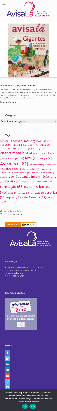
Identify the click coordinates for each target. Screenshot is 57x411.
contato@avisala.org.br (16, 273)
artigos (46, 158)
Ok (25, 406)
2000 (5, 141)
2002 (29, 141)
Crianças (7, 172)
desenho (7, 176)
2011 (27, 148)
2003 (41, 141)
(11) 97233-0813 (16, 276)
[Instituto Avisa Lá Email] (7, 387)
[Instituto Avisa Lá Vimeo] (7, 381)
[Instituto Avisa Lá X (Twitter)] (7, 358)
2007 (33, 145)
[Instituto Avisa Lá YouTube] (7, 376)
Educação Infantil (32, 177)
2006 (22, 145)
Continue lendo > (8, 102)
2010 (17, 148)
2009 (5, 148)
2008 (45, 145)
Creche (33, 168)
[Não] (53, 400)
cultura (48, 172)
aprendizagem (14, 158)
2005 (10, 145)
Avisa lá (14, 164)
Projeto (11, 197)
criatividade (21, 173)
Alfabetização (14, 153)
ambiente (34, 153)
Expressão (28, 182)
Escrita (13, 181)
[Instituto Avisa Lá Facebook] (7, 353)
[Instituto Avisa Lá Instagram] (7, 370)
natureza (23, 193)
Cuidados (35, 172)
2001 (17, 141)
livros (12, 193)
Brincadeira (36, 164)
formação (12, 186)
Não (33, 406)
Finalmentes (43, 181)
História (31, 187)
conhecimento (15, 169)
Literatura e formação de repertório (18, 85)
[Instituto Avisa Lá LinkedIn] (7, 364)
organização (36, 193)
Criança (46, 169)
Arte (32, 158)
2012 (38, 148)
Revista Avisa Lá (32, 197)
